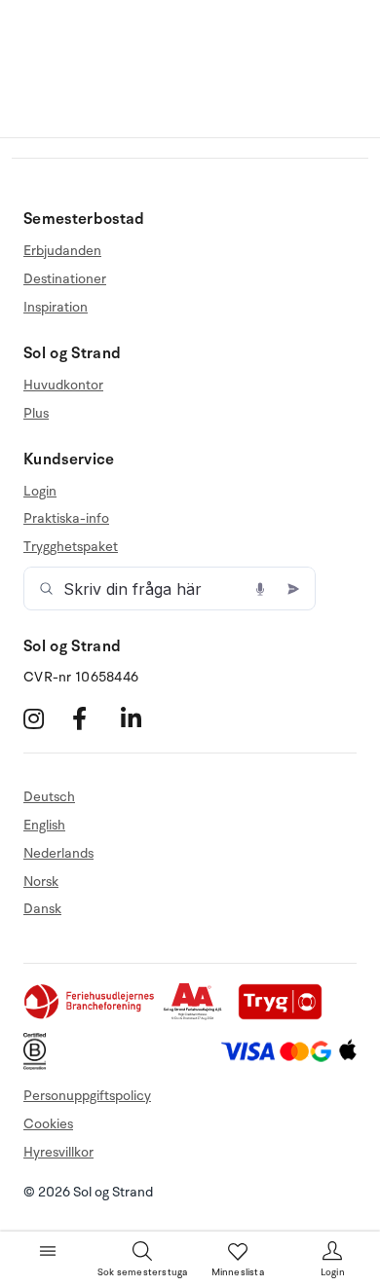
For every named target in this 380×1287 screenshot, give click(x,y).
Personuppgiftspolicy (87, 1095)
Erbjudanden (62, 251)
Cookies (48, 1124)
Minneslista (237, 1272)
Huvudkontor (63, 385)
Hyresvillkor (58, 1152)
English (44, 825)
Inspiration (55, 307)
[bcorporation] (39, 1065)
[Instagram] (45, 719)
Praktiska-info (66, 518)
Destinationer (64, 279)
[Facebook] (94, 719)
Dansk (42, 909)
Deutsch (49, 797)
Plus (36, 413)
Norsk (40, 881)
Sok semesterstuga (142, 1272)
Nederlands (58, 853)
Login (40, 491)
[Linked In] (143, 719)
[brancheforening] (90, 1016)
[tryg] (285, 1016)
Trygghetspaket (70, 546)
